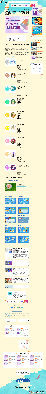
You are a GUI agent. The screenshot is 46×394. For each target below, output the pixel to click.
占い (9, 315)
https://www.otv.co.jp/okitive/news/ (17, 287)
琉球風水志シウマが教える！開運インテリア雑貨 (23, 320)
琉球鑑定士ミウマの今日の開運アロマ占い (14, 38)
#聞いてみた (40, 71)
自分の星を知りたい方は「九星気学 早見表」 (10, 56)
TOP (5, 313)
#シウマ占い (33, 68)
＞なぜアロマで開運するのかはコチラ (21, 186)
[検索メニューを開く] (41, 2)
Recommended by (25, 335)
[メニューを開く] (44, 2)
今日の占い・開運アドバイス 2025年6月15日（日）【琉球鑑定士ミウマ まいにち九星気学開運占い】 (10, 321)
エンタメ (7, 313)
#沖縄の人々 (37, 71)
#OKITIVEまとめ (36, 68)
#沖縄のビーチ (40, 68)
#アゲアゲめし (33, 71)
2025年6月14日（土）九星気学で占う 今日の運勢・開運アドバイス (17, 37)
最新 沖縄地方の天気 (11, 39)
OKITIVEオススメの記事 (12, 40)
